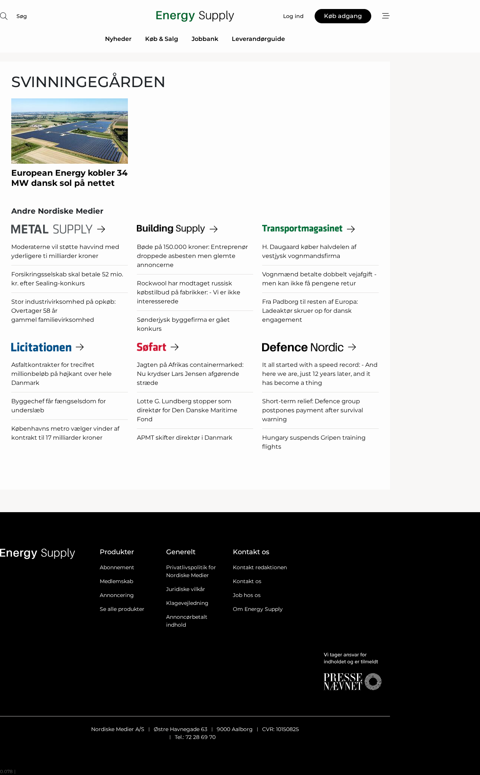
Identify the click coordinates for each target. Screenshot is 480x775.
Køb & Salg (161, 38)
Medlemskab (116, 581)
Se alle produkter (122, 609)
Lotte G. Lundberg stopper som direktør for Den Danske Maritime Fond (187, 410)
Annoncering (117, 595)
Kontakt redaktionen (260, 567)
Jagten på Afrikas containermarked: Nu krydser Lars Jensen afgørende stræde (190, 373)
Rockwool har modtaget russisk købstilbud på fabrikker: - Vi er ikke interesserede (188, 292)
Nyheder (118, 38)
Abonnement (117, 567)
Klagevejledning (187, 603)
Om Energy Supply (258, 609)
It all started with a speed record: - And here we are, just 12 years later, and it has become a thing (320, 373)
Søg (21, 16)
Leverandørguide (258, 38)
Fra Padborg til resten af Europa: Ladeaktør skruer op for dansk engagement (310, 310)
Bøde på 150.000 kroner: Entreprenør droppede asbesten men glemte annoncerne (192, 255)
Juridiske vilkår (185, 589)
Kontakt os (247, 581)
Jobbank (205, 38)
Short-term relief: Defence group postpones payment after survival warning (312, 410)
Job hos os (247, 595)
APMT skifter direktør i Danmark (184, 437)
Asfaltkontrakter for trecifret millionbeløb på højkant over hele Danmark (61, 373)
